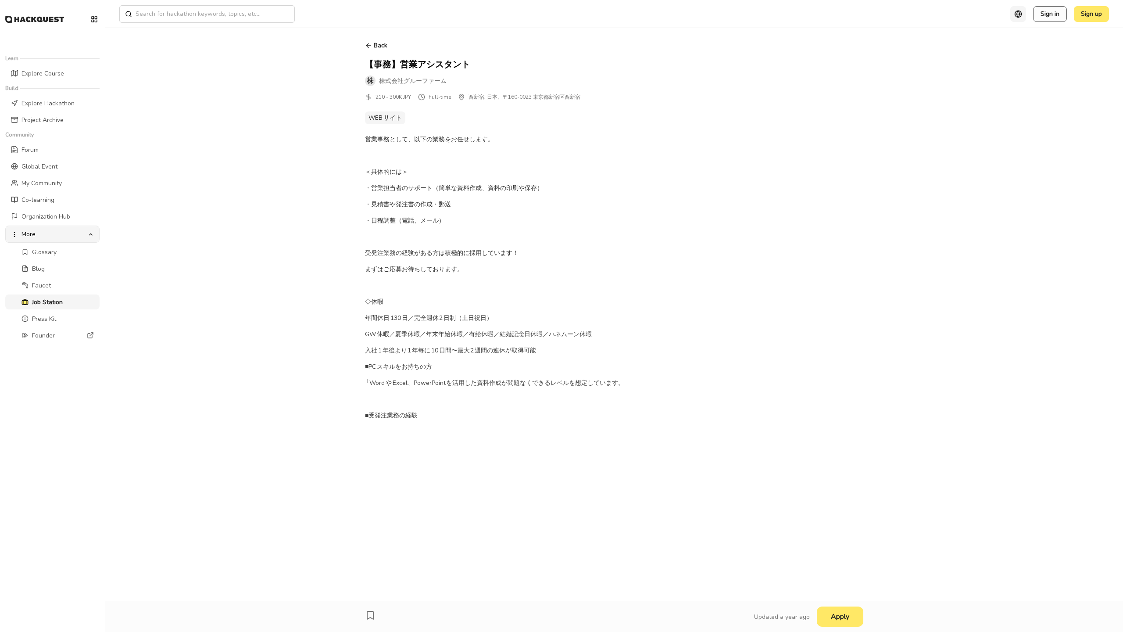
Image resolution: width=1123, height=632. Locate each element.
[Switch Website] (94, 19)
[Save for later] (370, 615)
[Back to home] (34, 19)
